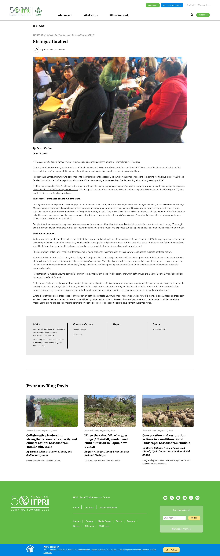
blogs (41, 26)
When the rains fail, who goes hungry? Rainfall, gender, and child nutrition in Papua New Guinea (106, 441)
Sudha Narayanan (37, 455)
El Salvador (77, 334)
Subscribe (203, 15)
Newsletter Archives (181, 529)
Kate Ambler (62, 186)
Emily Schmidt (114, 451)
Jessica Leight (96, 451)
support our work (172, 5)
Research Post (33, 430)
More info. (48, 553)
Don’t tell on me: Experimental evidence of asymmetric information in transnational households (49, 332)
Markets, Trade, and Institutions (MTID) (71, 35)
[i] (192, 14)
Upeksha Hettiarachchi (165, 451)
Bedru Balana (154, 448)
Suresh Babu (37, 451)
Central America (79, 330)
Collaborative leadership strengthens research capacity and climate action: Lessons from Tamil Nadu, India (51, 441)
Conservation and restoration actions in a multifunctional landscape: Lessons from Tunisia (166, 439)
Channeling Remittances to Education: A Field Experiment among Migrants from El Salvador (48, 343)
